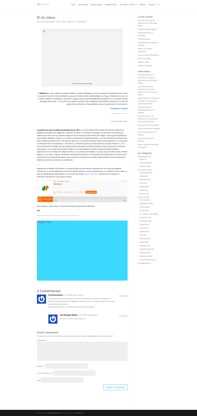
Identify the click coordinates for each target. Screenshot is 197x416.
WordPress (79, 413)
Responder (123, 296)
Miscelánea (142, 156)
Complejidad (144, 172)
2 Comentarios (80, 22)
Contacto (152, 5)
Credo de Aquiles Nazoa (147, 29)
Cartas (142, 210)
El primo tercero (144, 39)
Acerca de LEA (96, 5)
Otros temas (142, 170)
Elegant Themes (54, 413)
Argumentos (144, 203)
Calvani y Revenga (145, 65)
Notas (142, 242)
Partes (142, 159)
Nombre (41, 366)
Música (71, 22)
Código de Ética (111, 5)
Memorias (143, 238)
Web (38, 380)
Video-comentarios (147, 260)
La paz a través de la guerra (148, 55)
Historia (142, 187)
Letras (142, 190)
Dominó (142, 176)
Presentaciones (145, 249)
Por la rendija (145, 163)
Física (142, 183)
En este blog (83, 5)
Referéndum (144, 256)
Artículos (143, 207)
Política (140, 197)
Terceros (143, 166)
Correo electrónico (44, 373)
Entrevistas (144, 221)
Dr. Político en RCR (127, 5)
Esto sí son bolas (144, 58)
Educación (143, 179)
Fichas (142, 228)
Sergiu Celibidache (91, 174)
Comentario (42, 340)
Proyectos (143, 252)
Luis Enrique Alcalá (47, 22)
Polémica (143, 246)
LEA (141, 235)
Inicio (73, 5)
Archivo (142, 5)
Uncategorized (143, 263)
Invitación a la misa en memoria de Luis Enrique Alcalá (147, 23)
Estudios (143, 224)
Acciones (143, 200)
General (143, 231)
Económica (144, 217)
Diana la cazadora (153, 128)
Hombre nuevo (143, 62)
